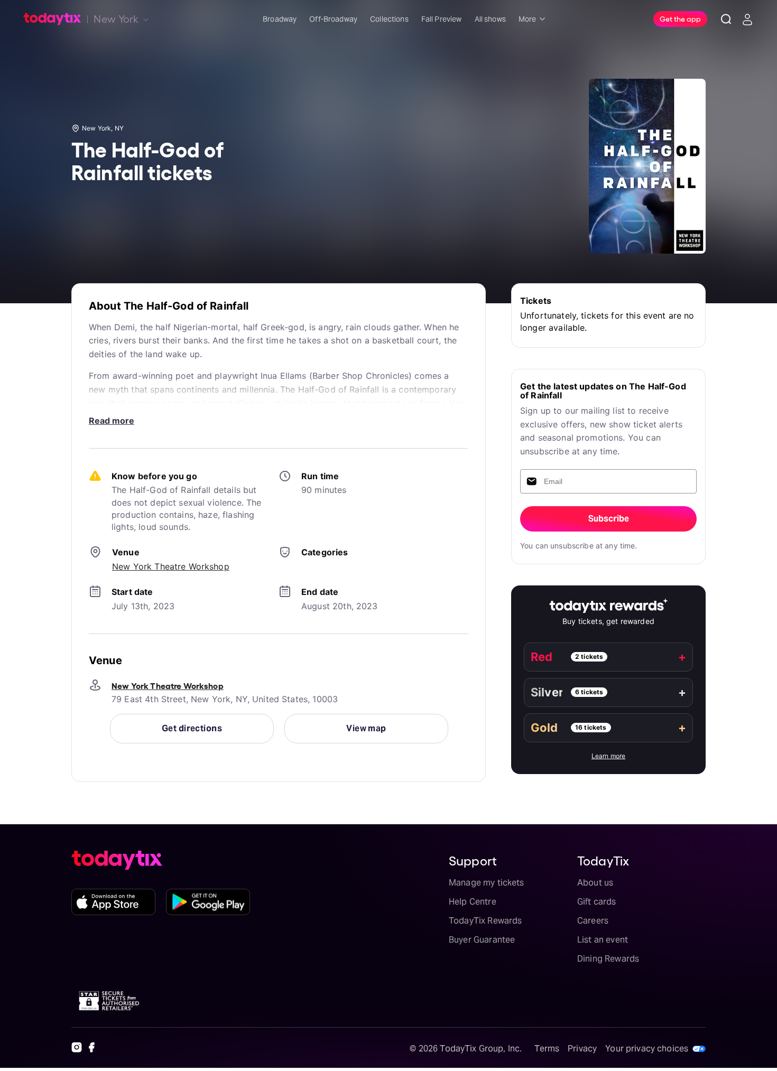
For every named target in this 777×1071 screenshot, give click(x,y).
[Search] (726, 19)
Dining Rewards (608, 958)
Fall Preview (441, 19)
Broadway (280, 19)
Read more (111, 420)
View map (366, 728)
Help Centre (472, 901)
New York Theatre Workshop (170, 566)
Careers (592, 920)
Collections (389, 19)
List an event (602, 939)
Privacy (582, 1048)
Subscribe (608, 518)
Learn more (608, 756)
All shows (490, 19)
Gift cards (596, 901)
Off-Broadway (333, 19)
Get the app (680, 18)
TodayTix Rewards (485, 920)
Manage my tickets (486, 882)
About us (595, 882)
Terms (546, 1048)
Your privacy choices (646, 1048)
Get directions (192, 728)
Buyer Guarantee (482, 939)
